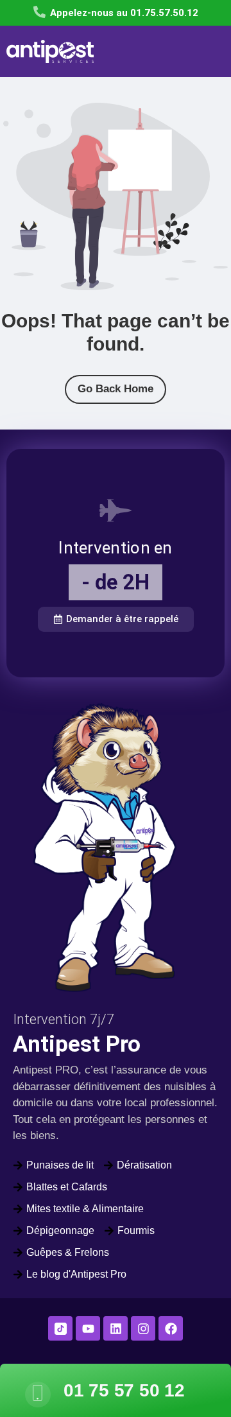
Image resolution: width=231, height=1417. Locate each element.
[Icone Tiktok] (60, 1328)
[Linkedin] (115, 1328)
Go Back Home (115, 389)
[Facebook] (170, 1328)
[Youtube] (88, 1328)
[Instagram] (143, 1328)
